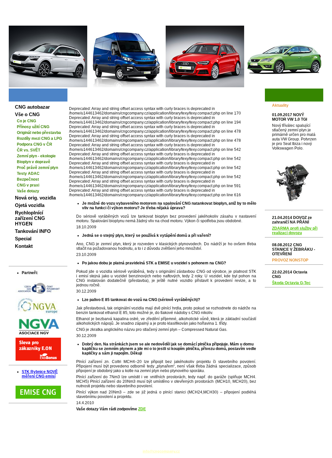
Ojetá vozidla (29, 205)
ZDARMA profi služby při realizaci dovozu (294, 230)
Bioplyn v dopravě (33, 162)
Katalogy (297, 20)
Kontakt (24, 246)
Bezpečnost (28, 179)
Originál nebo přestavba (39, 132)
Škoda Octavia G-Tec (291, 283)
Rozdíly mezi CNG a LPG (39, 138)
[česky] (302, 5)
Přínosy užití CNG (33, 127)
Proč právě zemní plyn (37, 167)
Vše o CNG (27, 114)
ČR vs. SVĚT (28, 150)
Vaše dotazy (28, 191)
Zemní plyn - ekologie (36, 156)
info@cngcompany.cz (161, 451)
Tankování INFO (33, 231)
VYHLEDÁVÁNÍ (271, 20)
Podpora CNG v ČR (34, 144)
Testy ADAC (28, 173)
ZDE (142, 409)
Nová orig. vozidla (35, 197)
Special (23, 238)
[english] (315, 5)
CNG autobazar (32, 107)
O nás (315, 20)
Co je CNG (26, 121)
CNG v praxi (28, 185)
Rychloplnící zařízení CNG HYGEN (30, 218)
